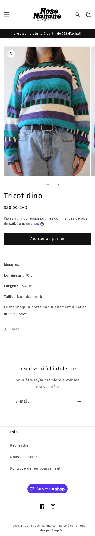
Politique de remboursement (35, 468)
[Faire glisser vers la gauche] (36, 185)
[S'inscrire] (79, 401)
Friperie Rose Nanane (36, 525)
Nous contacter (23, 457)
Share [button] (15, 329)
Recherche (19, 445)
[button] (6, 14)
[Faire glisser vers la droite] (58, 185)
